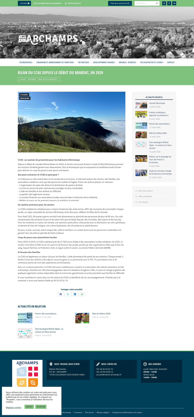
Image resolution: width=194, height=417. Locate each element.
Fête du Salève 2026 (101, 313)
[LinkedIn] (75, 294)
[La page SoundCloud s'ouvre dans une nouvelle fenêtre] (174, 3)
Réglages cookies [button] (13, 407)
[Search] (157, 3)
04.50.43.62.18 (74, 3)
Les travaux (143, 202)
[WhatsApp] (82, 294)
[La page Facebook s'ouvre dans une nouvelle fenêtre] (169, 3)
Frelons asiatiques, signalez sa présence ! (159, 114)
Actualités (24, 95)
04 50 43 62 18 (106, 369)
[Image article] (25, 318)
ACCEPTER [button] (41, 406)
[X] (68, 294)
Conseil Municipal (157, 103)
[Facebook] (60, 294)
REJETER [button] (29, 406)
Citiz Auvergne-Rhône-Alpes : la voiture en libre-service (49, 330)
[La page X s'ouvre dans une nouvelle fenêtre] (164, 3)
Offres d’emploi (145, 196)
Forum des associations (45, 313)
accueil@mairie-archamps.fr (49, 3)
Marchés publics (145, 191)
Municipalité (24, 98)
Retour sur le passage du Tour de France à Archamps (160, 159)
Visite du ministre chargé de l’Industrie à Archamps (160, 172)
